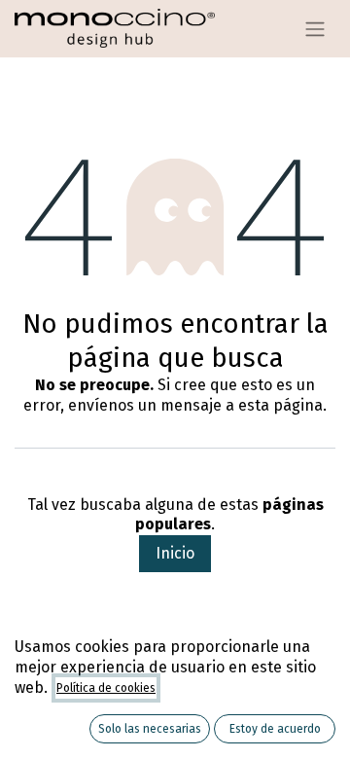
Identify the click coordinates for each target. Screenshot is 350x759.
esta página (280, 405)
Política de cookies (106, 688)
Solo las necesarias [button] (149, 729)
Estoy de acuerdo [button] (275, 729)
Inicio (175, 553)
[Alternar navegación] (315, 29)
